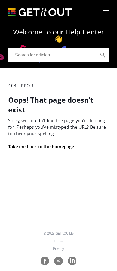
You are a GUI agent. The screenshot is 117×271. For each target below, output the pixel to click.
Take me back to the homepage (41, 147)
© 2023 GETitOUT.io (59, 233)
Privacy (58, 248)
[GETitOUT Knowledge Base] (40, 15)
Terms (58, 241)
